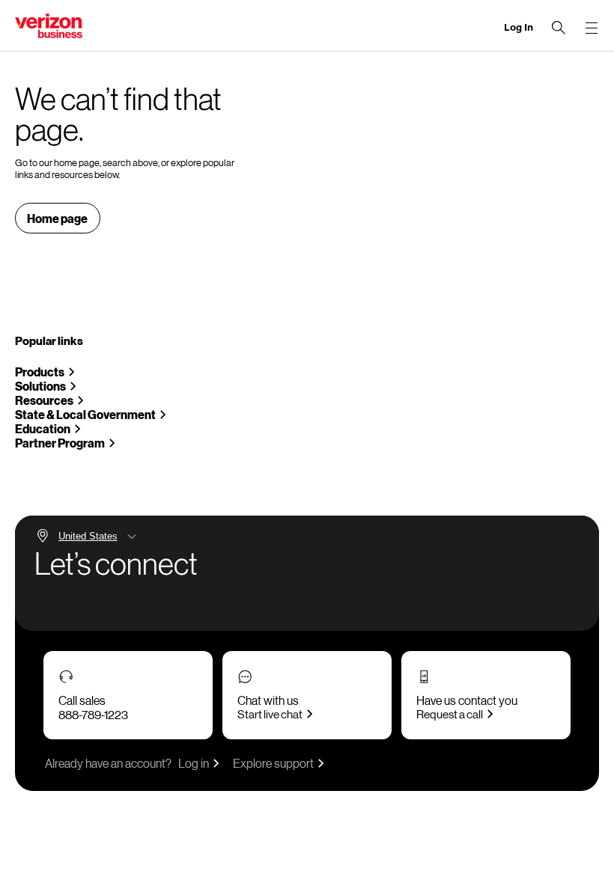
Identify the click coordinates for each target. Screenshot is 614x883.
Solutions (40, 386)
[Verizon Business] (48, 25)
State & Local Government (85, 414)
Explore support (273, 763)
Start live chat (270, 714)
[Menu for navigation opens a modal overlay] (591, 27)
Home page (57, 218)
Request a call (449, 714)
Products (39, 371)
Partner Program (60, 443)
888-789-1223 (93, 714)
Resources (44, 400)
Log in (193, 763)
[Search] (558, 27)
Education (42, 428)
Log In (518, 27)
